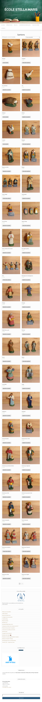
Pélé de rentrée (5, 620)
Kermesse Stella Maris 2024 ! (7, 624)
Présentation (9, 25)
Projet (15, 25)
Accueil (3, 25)
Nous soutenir (35, 25)
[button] (21, 650)
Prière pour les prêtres (6, 611)
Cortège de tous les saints (7, 617)
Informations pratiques (24, 25)
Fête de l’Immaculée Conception (8, 627)
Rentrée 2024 (4, 622)
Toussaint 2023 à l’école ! (7, 633)
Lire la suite (5, 62)
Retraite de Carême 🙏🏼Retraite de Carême (10, 636)
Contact (3, 28)
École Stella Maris (21, 9)
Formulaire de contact (6, 687)
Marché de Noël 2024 (6, 615)
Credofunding (5, 618)
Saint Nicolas (4, 631)
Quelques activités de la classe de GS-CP (10, 626)
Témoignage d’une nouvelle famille (9, 640)
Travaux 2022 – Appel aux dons (8, 642)
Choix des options (26, 62)
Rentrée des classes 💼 (6, 635)
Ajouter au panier (6, 89)
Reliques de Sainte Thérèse (7, 638)
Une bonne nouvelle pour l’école (8, 629)
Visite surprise (4, 613)
